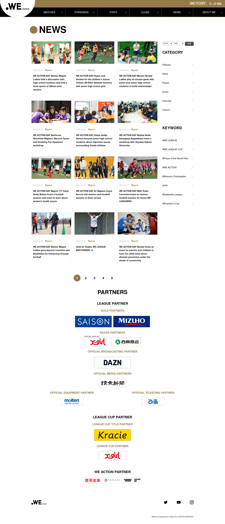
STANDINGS (81, 12)
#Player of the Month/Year (175, 158)
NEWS (177, 12)
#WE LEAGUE (169, 140)
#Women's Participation (174, 176)
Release (166, 64)
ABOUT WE (209, 12)
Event (165, 91)
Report (165, 82)
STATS (113, 12)
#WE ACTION (169, 167)
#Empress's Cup (170, 203)
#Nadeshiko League (172, 194)
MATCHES (49, 12)
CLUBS (145, 12)
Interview (166, 100)
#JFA (165, 185)
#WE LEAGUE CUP (172, 149)
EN (219, 3)
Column (166, 109)
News (165, 73)
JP (215, 3)
